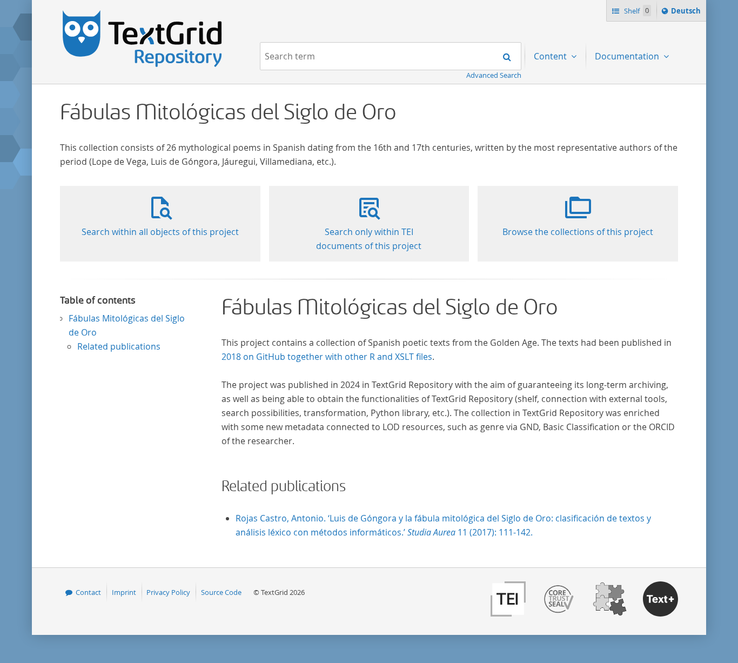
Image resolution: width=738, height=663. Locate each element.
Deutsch (686, 13)
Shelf (635, 11)
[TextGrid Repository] (142, 14)
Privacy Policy (168, 592)
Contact (88, 592)
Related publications (118, 346)
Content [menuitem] (551, 56)
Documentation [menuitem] (628, 56)
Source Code (221, 592)
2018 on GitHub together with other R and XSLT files (327, 357)
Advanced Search (493, 75)
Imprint (124, 592)
